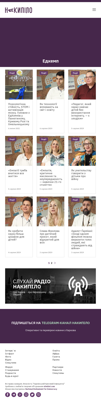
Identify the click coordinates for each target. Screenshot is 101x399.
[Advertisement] (50, 36)
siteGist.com (49, 386)
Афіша (55, 353)
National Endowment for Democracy (41, 389)
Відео (8, 359)
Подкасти (10, 373)
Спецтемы (58, 373)
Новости (57, 370)
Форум (8, 367)
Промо (56, 359)
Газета (56, 356)
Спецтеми (10, 362)
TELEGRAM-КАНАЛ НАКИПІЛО (66, 323)
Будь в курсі (11, 376)
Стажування (12, 370)
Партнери (57, 367)
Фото (8, 356)
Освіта (56, 350)
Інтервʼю (10, 350)
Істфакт (9, 353)
